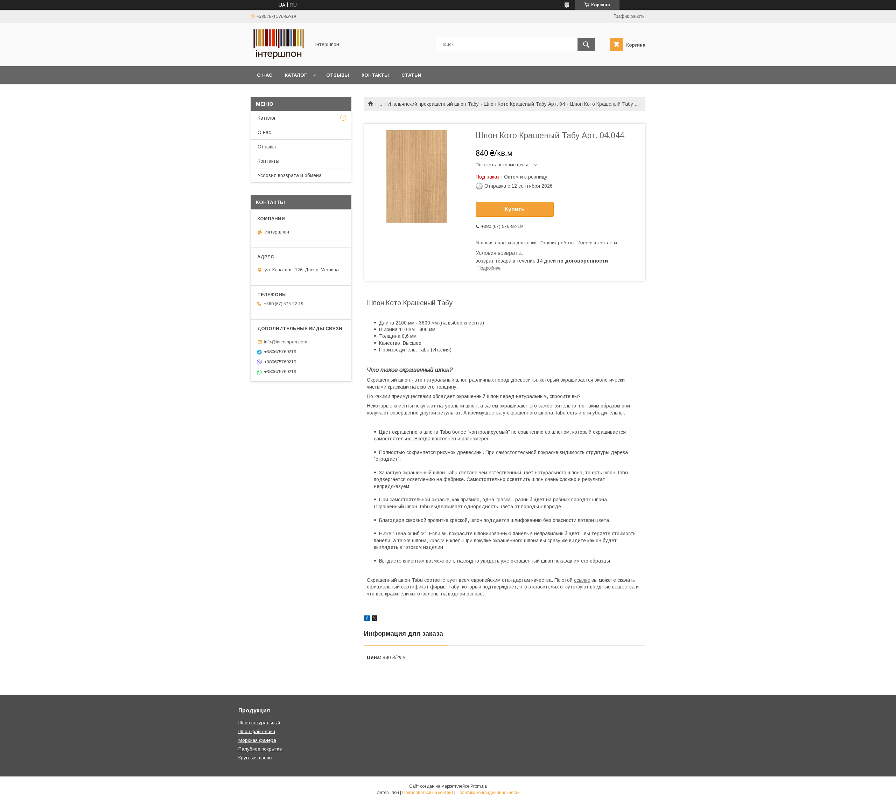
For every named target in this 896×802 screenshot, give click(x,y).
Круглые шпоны (255, 757)
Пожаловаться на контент (427, 792)
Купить (515, 209)
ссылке (582, 580)
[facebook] (367, 619)
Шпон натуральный (259, 722)
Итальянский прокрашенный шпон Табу (433, 104)
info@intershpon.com (285, 341)
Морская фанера (257, 740)
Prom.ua (478, 786)
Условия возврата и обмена (290, 175)
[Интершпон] (279, 57)
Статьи (411, 75)
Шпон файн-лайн (256, 731)
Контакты (375, 75)
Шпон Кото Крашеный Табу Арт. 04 (524, 104)
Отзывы (337, 75)
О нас (264, 75)
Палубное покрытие (260, 749)
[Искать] (586, 44)
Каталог (296, 75)
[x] (374, 619)
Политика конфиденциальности (488, 792)
